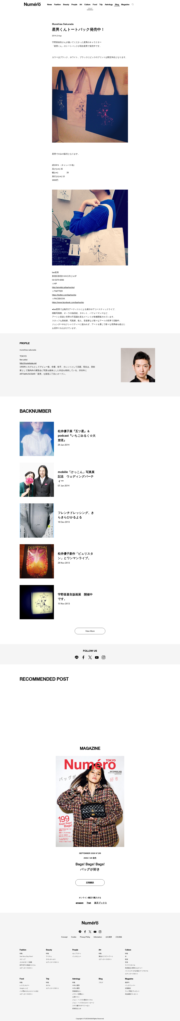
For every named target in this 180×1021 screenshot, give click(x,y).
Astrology (109, 4)
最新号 (127, 982)
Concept (64, 937)
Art (81, 4)
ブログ (90, 8)
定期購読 (90, 882)
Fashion (57, 4)
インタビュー (76, 956)
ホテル (48, 985)
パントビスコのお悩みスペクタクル (136, 971)
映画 (126, 959)
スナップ (22, 959)
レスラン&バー (24, 985)
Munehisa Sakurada (63, 24)
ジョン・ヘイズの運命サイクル (82, 1000)
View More (90, 631)
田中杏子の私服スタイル (28, 965)
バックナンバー (130, 985)
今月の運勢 (76, 988)
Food (95, 4)
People (74, 4)
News (49, 4)
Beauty (66, 4)
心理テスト (76, 997)
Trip (101, 4)
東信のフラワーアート (106, 956)
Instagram (103, 657)
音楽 (126, 962)
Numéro (32, 4)
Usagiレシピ (24, 988)
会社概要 (109, 937)
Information (98, 937)
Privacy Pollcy (85, 937)
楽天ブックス (100, 903)
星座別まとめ (76, 1008)
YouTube (97, 657)
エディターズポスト (26, 968)
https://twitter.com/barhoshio (64, 295)
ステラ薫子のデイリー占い (81, 1006)
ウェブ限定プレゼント (132, 991)
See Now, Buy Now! (26, 956)
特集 (21, 953)
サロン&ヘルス (51, 959)
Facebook (83, 657)
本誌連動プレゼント (131, 994)
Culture (87, 4)
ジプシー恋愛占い (78, 994)
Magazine (125, 4)
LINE (76, 657)
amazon (79, 902)
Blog (117, 4)
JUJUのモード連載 (26, 962)
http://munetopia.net (28, 363)
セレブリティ (76, 953)
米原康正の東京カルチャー (133, 968)
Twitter (90, 657)
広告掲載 (119, 937)
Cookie (73, 937)
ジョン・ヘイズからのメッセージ (83, 1003)
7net (89, 902)
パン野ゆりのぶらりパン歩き (29, 991)
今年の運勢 (76, 985)
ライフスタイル (130, 965)
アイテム (49, 956)
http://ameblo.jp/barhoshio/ (63, 287)
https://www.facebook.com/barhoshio (68, 302)
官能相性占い (76, 991)
